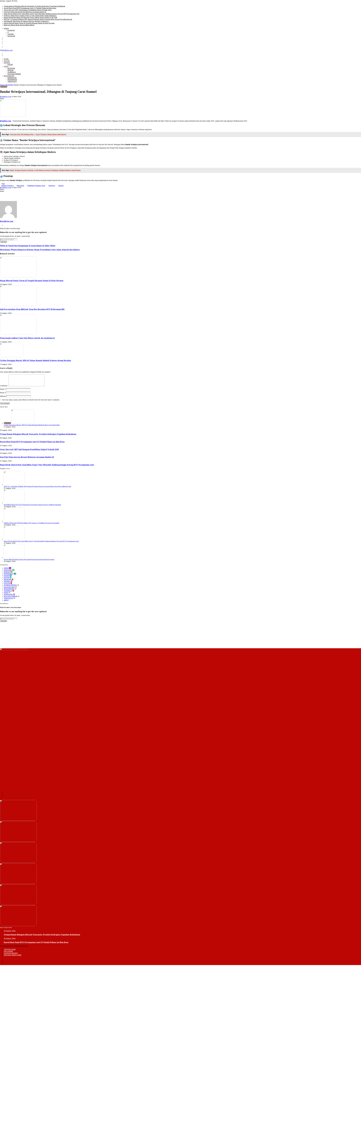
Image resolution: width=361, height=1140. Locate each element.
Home (2, 85)
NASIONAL (8, 570)
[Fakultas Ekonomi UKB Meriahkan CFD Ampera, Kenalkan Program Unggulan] (14, 521)
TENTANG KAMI (10, 949)
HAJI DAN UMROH (14, 74)
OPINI (6, 592)
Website (3, 396)
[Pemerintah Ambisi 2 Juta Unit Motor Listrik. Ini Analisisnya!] (18, 334)
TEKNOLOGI (12, 81)
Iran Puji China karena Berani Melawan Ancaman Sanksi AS (25, 12)
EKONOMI (11, 68)
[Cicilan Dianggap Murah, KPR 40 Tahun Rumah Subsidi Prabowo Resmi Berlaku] (11, 357)
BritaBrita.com (5, 97)
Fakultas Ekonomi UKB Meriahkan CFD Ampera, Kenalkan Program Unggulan (31, 523)
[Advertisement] (34, 196)
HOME (6, 59)
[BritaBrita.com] (6, 50)
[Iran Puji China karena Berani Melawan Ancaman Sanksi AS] (18, 883)
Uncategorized (9, 587)
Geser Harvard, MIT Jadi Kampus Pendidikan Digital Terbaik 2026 (28, 10)
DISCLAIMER (8, 951)
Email (2, 393)
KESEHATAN (12, 78)
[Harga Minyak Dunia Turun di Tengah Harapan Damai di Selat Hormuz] (18, 277)
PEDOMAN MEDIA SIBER (12, 955)
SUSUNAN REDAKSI (11, 953)
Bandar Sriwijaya (7, 186)
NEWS (6, 66)
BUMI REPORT (9, 76)
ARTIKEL (7, 63)
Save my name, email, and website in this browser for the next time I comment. (31, 400)
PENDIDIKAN (12, 80)
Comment (4, 386)
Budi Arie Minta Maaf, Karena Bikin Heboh (19, 25)
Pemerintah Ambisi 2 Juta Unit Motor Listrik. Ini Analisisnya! (27, 338)
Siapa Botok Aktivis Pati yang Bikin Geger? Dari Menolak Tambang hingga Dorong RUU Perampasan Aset (41, 14)
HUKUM (10, 70)
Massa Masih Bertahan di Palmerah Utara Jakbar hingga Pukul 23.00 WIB (30, 17)
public (6, 600)
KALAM (10, 65)
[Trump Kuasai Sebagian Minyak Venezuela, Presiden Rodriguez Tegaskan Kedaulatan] (18, 820)
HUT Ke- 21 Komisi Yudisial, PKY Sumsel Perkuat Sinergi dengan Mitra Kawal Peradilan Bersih (38, 19)
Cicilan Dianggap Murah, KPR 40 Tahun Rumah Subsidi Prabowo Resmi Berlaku (35, 360)
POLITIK (7, 583)
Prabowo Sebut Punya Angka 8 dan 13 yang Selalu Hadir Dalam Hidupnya (30, 16)
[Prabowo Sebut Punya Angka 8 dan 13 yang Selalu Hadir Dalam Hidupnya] (18, 925)
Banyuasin (20, 186)
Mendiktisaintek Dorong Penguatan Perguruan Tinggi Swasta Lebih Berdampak (32, 505)
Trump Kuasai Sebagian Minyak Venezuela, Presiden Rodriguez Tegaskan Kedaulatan (34, 6)
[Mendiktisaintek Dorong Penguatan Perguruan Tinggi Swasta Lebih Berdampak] (14, 503)
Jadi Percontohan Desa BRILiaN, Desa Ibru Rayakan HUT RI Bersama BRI (32, 309)
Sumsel (60, 186)
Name (2, 389)
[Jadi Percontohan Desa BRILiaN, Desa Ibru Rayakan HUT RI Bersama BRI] (18, 305)
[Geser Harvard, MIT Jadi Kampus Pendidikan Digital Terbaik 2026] (18, 862)
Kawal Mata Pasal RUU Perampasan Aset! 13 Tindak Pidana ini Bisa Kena (30, 8)
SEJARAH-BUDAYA (10, 585)
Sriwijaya (51, 186)
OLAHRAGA (12, 72)
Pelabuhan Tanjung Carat (36, 186)
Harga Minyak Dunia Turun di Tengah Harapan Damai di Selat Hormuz (29, 23)
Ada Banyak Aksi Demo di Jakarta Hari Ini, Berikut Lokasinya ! (26, 21)
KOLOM (7, 61)
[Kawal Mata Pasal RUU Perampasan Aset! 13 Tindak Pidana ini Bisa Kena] (18, 841)
